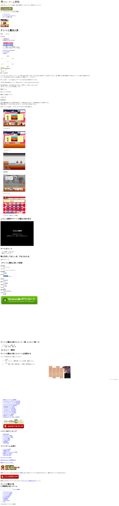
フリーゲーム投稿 (7, 493)
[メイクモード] (14, 126)
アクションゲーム (10, 405)
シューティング (9, 408)
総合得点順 (6, 434)
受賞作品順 (6, 442)
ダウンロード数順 (7, 435)
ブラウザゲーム (9, 411)
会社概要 (5, 498)
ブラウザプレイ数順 (8, 437)
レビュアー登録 (7, 494)
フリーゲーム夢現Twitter (29, 480)
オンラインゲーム (9, 412)
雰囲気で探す (6, 450)
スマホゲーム (8, 414)
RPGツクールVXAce (8, 50)
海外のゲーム (8, 415)
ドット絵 (5, 51)
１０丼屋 (5, 283)
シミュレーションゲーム (11, 404)
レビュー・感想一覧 (10, 345)
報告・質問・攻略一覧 (10, 346)
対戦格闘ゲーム (9, 406)
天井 (8, 38)
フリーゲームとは (7, 491)
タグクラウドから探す (6, 457)
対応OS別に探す (7, 455)
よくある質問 (6, 496)
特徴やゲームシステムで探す (10, 452)
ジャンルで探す (7, 449)
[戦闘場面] (14, 169)
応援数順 (5, 441)
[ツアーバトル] (14, 191)
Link (4, 501)
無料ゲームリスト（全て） (7, 462)
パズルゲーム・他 (9, 409)
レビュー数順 (6, 438)
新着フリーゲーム (9, 399)
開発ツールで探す (7, 453)
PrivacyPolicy (6, 497)
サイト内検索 (16, 489)
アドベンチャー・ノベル (11, 402)
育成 (4, 53)
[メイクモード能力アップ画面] (14, 213)
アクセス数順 (6, 440)
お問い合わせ (6, 500)
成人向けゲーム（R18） (11, 417)
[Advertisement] (11, 313)
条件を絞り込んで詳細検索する (8, 460)
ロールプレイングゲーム (11, 401)
